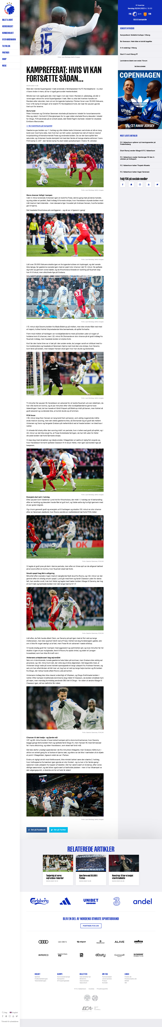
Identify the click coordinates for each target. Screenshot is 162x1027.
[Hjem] (9, 9)
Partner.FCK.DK (91, 926)
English (15, 1012)
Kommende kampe (63, 977)
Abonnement (84, 981)
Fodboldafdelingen (41, 979)
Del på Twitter (60, 830)
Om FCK (105, 974)
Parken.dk (128, 977)
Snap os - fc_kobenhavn (6, 1016)
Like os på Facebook (2, 1016)
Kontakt (105, 983)
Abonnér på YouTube (13, 1016)
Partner (5, 52)
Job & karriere (107, 979)
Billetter (83, 974)
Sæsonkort (83, 983)
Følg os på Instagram (9, 1016)
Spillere (37, 977)
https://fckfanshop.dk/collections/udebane (138, 71)
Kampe (60, 974)
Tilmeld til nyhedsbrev (9, 1021)
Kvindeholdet (8, 32)
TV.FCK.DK (6, 46)
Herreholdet (7, 26)
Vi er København (9, 39)
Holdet (37, 974)
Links (127, 974)
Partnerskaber (107, 977)
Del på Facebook (38, 830)
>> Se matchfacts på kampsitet (39, 126)
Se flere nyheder (140, 66)
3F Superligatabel (63, 981)
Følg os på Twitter (16, 1016)
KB (126, 983)
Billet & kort (7, 19)
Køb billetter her (85, 977)
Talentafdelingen (40, 981)
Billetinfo (83, 979)
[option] (69, 27)
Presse (104, 981)
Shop (4, 59)
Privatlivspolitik (102, 989)
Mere (4, 65)
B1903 (127, 981)
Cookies (91, 989)
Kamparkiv (60, 979)
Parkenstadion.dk (131, 979)
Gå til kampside (140, 19)
